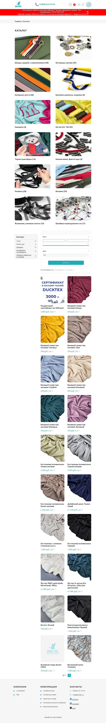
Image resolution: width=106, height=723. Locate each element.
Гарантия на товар (49, 699)
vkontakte (75, 704)
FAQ (17, 695)
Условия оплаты (49, 691)
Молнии (61, 191)
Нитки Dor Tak (64, 127)
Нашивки (20, 127)
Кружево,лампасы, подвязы (70, 95)
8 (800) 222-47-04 (47, 4)
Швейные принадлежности (70, 223)
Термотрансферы (25, 159)
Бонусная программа (50, 706)
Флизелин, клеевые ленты (29, 223)
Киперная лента (24, 95)
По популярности (47, 270)
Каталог (26, 21)
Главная (18, 21)
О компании (20, 691)
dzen (74, 708)
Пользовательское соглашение (54, 703)
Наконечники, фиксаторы (69, 159)
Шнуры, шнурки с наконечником (32, 63)
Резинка (20, 191)
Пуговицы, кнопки (66, 63)
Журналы (19, 247)
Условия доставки (49, 695)
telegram (75, 699)
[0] (70, 4)
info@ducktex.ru (78, 695)
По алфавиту (59, 270)
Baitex (59, 717)
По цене (69, 270)
